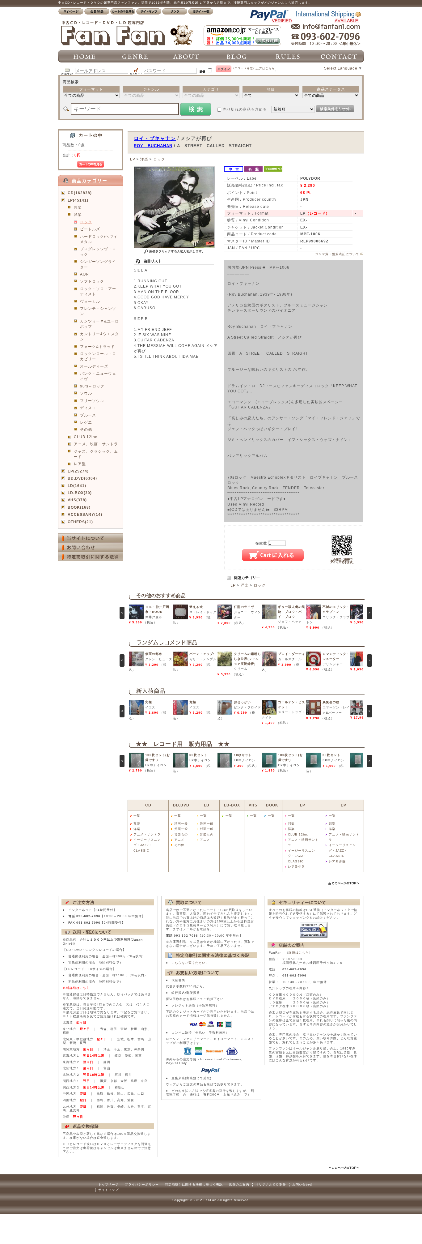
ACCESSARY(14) (85, 514)
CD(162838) (80, 193)
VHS (253, 805)
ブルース (88, 415)
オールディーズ (94, 366)
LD (206, 805)
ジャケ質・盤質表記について (337, 254)
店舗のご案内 (239, 1184)
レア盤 (80, 464)
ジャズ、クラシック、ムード (96, 454)
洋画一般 (181, 823)
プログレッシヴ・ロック (98, 251)
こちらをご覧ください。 (190, 962)
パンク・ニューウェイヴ (98, 376)
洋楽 (78, 214)
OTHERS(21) (80, 522)
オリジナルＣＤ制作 (270, 1184)
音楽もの (181, 834)
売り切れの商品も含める (245, 109)
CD (148, 805)
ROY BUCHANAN (153, 145)
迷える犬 (196, 607)
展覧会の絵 (331, 702)
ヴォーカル (90, 301)
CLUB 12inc (85, 437)
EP (343, 805)
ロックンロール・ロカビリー (98, 356)
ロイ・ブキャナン (155, 138)
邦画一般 (181, 829)
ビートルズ (90, 229)
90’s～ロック (92, 386)
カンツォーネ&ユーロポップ (99, 323)
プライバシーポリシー (142, 1184)
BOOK (272, 805)
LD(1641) (77, 486)
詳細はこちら (299, 952)
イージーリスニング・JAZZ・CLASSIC (147, 845)
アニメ (179, 839)
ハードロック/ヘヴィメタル (98, 239)
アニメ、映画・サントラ (96, 444)
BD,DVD (181, 805)
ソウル (86, 393)
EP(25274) (78, 471)
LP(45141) (78, 200)
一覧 (136, 815)
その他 (86, 429)
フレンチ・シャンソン (98, 311)
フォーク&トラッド (97, 346)
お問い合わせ (302, 1184)
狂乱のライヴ (244, 607)
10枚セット (243, 755)
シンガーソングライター (98, 264)
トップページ (108, 1184)
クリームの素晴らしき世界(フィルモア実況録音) (247, 658)
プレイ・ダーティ (291, 654)
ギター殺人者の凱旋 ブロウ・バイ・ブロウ (291, 611)
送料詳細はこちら (76, 988)
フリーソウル (92, 401)
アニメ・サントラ (147, 834)
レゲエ (86, 422)
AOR (84, 274)
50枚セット (198, 755)
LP (132, 159)
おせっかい (242, 702)
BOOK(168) (79, 507)
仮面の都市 (153, 654)
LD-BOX (232, 805)
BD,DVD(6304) (82, 478)
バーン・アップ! (201, 654)
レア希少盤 (296, 866)
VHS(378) (77, 500)
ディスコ (88, 408)
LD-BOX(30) (80, 493)
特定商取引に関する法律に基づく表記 (194, 1184)
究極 (148, 702)
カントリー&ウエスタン (99, 336)
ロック (86, 222)
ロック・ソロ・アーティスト (98, 291)
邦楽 (78, 207)
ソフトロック (92, 281)
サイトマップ (108, 1189)
